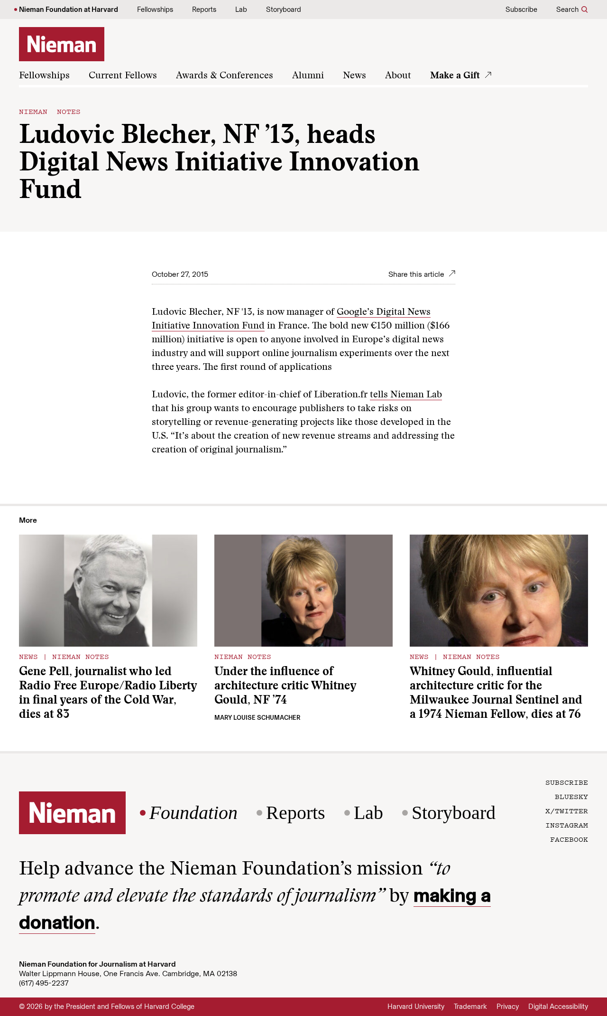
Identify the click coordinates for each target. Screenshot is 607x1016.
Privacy (508, 1006)
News (354, 76)
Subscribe (521, 9)
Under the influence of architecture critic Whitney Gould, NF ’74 (285, 687)
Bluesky (571, 796)
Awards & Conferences (224, 76)
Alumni (308, 76)
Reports (204, 9)
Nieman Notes (50, 111)
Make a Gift (455, 76)
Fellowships (155, 9)
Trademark (470, 1006)
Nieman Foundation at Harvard (68, 9)
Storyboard (283, 9)
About (398, 76)
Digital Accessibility (558, 1006)
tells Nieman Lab (406, 395)
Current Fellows (123, 76)
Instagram (566, 824)
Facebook (569, 839)
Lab (241, 9)
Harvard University (415, 1006)
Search (567, 9)
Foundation (193, 813)
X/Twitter (566, 810)
